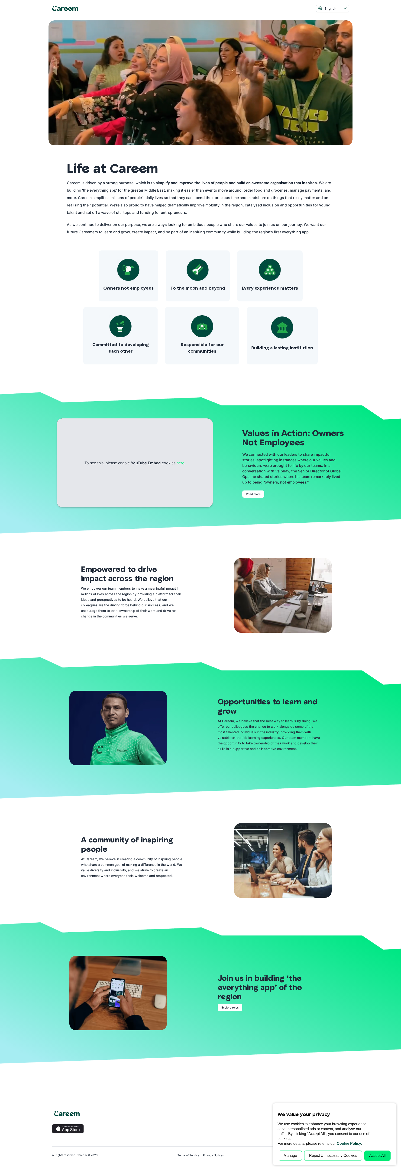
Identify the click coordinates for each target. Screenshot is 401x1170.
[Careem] (76, 8)
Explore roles (230, 1007)
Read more (253, 494)
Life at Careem (112, 168)
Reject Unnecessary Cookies (333, 1155)
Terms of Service (188, 1155)
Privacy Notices (213, 1155)
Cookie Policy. (349, 1143)
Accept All (377, 1155)
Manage (290, 1155)
